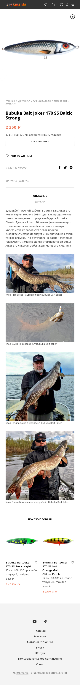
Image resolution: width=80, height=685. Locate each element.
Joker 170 (10, 103)
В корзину (13, 584)
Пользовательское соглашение (40, 658)
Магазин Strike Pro (40, 642)
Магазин (40, 636)
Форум (40, 653)
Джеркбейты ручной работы (34, 101)
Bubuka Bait (60, 101)
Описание (40, 195)
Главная (10, 101)
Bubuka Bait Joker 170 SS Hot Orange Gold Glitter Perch (54, 568)
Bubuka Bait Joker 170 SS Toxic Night (18, 564)
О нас (40, 664)
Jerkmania (22, 672)
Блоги (40, 647)
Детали (40, 202)
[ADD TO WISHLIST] (36, 562)
